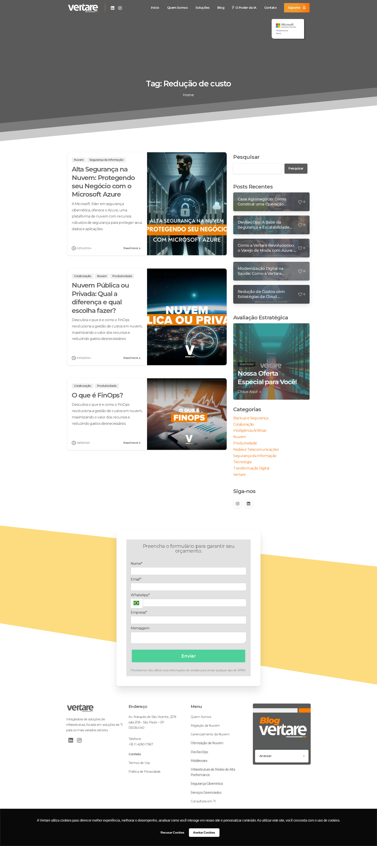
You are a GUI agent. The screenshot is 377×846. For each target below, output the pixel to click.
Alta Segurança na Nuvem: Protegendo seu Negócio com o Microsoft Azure (103, 181)
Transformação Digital (251, 468)
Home (188, 95)
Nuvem (239, 437)
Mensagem (140, 628)
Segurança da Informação (254, 456)
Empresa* (139, 612)
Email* (136, 579)
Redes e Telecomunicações (255, 449)
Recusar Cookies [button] (172, 832)
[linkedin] (112, 8)
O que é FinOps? (97, 395)
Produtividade (245, 443)
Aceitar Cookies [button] (204, 832)
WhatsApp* (140, 595)
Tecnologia (242, 462)
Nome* (136, 564)
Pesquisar (246, 157)
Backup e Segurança (250, 418)
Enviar (188, 656)
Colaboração (243, 424)
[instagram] (120, 8)
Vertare (239, 475)
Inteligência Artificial (249, 430)
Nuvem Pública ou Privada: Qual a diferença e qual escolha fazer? (100, 297)
